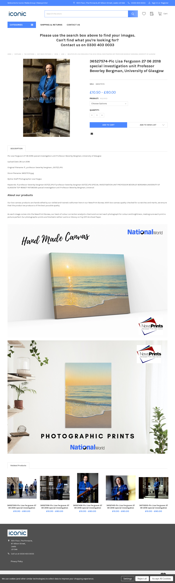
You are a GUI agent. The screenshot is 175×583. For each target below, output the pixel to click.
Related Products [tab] (18, 465)
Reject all (142, 578)
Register (164, 3)
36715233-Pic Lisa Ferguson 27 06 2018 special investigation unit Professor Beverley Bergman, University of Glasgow (153, 509)
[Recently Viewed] (153, 13)
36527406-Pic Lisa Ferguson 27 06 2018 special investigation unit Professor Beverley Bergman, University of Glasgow (88, 509)
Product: (99, 98)
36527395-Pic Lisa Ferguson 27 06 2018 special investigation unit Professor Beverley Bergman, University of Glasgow (22, 509)
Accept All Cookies (161, 578)
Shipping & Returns (51, 24)
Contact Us (73, 24)
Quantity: (94, 110)
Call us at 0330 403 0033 (22, 554)
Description (17, 148)
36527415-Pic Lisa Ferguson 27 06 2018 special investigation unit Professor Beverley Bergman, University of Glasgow (120, 509)
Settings (127, 578)
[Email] (92, 134)
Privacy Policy (17, 561)
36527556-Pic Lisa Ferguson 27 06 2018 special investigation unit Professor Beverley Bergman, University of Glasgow (55, 509)
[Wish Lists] (145, 13)
